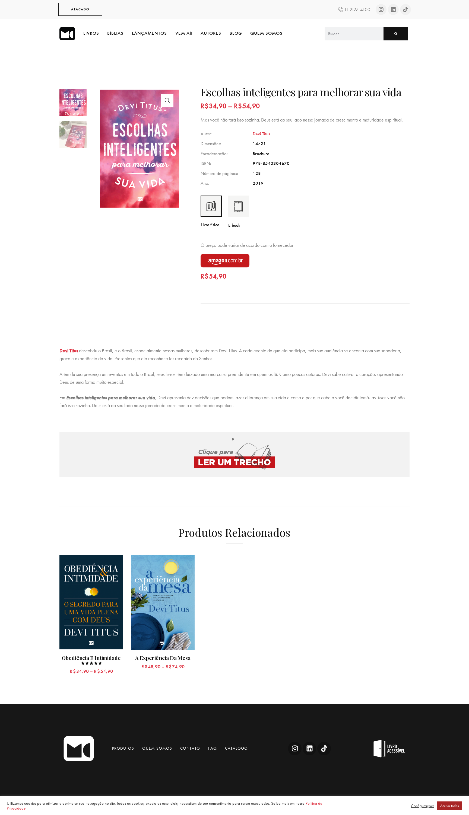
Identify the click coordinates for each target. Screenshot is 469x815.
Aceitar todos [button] (449, 805)
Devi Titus (261, 134)
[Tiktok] (405, 9)
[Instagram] (381, 9)
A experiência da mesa (163, 657)
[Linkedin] (393, 9)
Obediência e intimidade (91, 657)
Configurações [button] (422, 805)
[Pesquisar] (396, 33)
